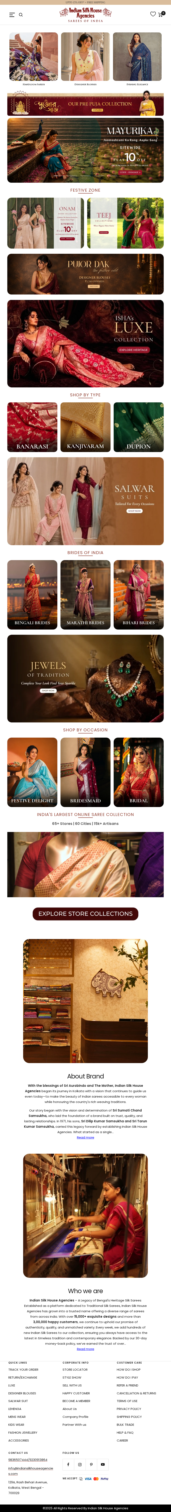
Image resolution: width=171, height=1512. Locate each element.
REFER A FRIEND (127, 1385)
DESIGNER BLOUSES (22, 1393)
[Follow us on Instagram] (80, 1464)
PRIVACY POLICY (129, 1409)
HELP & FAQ (125, 1432)
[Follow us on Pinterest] (91, 1464)
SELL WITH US (72, 1385)
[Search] (21, 15)
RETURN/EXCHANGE (22, 1377)
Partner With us (74, 1424)
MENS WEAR (17, 1417)
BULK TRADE (125, 1424)
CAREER (122, 1440)
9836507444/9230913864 (27, 1460)
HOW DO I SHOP (129, 1369)
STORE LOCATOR (75, 1369)
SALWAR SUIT (18, 1401)
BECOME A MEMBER (76, 1401)
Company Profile (75, 1417)
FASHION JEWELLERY (22, 1432)
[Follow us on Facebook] (68, 1464)
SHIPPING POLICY (129, 1417)
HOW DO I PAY (127, 1377)
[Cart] (160, 15)
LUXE (11, 1385)
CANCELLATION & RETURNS (136, 1393)
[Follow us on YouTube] (102, 1464)
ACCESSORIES (18, 1440)
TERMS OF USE (127, 1401)
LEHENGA (14, 1409)
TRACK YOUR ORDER (23, 1369)
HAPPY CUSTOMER (76, 1393)
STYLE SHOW (72, 1377)
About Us (70, 1409)
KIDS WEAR (16, 1424)
